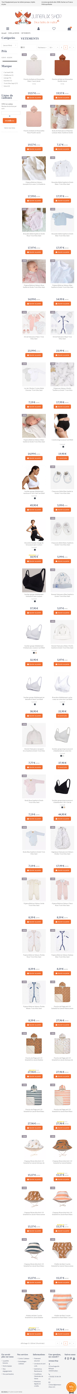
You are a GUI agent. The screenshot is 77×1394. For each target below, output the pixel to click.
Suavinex (8, 81)
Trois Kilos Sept (11, 83)
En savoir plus (62, 458)
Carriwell (8, 72)
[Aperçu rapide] (35, 76)
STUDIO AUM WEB (15, 1392)
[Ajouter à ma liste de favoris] (32, 76)
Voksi (7, 86)
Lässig (7, 78)
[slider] (2, 61)
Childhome (8, 75)
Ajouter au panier (35, 97)
